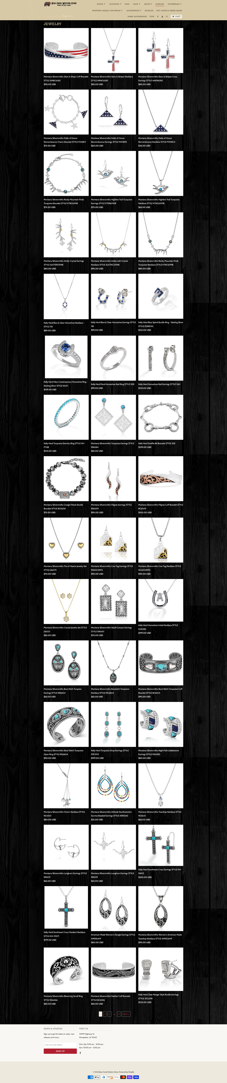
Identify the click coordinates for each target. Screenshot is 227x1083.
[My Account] (162, 17)
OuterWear (174, 3)
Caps (127, 4)
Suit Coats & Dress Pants (169, 10)
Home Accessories (137, 16)
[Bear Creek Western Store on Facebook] (80, 1053)
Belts (148, 3)
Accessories (134, 10)
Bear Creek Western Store (108, 1072)
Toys (152, 16)
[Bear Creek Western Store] (60, 4)
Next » (126, 1014)
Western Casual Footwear (107, 10)
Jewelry (159, 4)
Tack (136, 3)
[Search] (167, 17)
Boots (101, 3)
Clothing (115, 3)
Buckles (149, 10)
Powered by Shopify (126, 1072)
